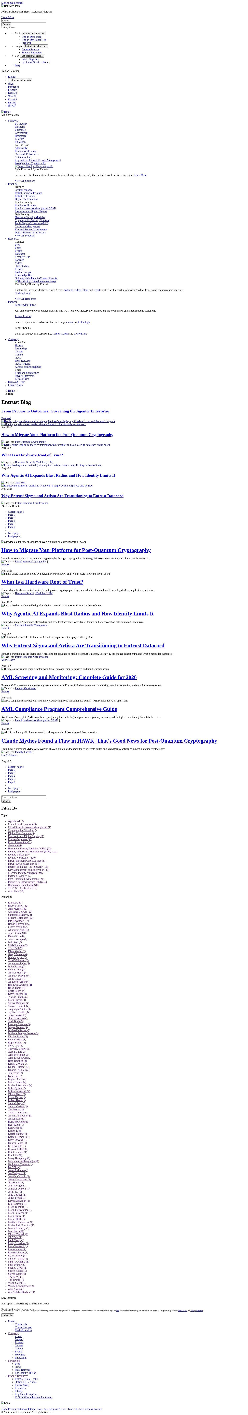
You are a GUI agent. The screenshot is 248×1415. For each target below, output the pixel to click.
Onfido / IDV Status (25, 1382)
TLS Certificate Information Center (33, 1397)
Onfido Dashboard (32, 36)
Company (13, 1333)
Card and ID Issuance (26, 154)
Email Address (9, 1309)
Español (12, 99)
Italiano (12, 102)
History (19, 345)
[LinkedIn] (5, 1406)
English (12, 76)
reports (97, 290)
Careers (19, 351)
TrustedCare (80, 333)
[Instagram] (4, 1406)
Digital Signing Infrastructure (30, 232)
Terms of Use (22, 378)
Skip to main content (12, 2)
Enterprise (20, 129)
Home (11, 390)
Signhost (26, 42)
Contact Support (30, 49)
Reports (19, 269)
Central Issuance (23, 189)
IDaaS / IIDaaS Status (26, 1378)
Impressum (20, 1357)
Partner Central (61, 333)
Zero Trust (20, 482)
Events (18, 250)
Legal (4, 1409)
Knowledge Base (24, 275)
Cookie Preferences (113, 1409)
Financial (20, 126)
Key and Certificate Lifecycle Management (38, 160)
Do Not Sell (130, 1409)
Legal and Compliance (27, 372)
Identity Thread (23, 752)
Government (21, 132)
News (18, 357)
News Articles (22, 363)
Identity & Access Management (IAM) (35, 208)
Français (12, 89)
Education (20, 141)
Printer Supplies (30, 59)
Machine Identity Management (31, 625)
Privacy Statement (24, 375)
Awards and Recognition (28, 366)
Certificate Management (27, 226)
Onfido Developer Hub (34, 39)
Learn (18, 247)
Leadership (21, 348)
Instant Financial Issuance (28, 193)
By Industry (21, 123)
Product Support (23, 272)
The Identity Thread (25, 1372)
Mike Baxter (8, 659)
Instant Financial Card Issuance (31, 503)
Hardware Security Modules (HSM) (34, 462)
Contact (12, 1321)
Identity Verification (25, 151)
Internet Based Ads (38, 1409)
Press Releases (22, 360)
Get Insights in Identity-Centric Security (36, 278)
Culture (19, 354)
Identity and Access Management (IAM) (36, 720)
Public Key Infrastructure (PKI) (31, 223)
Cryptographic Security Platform (32, 220)
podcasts (68, 290)
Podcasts (19, 259)
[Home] (6, 111)
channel (70, 322)
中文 (10, 83)
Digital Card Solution (26, 199)
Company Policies (92, 1409)
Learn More (7, 17)
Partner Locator (23, 316)
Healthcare (20, 135)
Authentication (23, 157)
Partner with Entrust (25, 304)
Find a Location (23, 1330)
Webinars (20, 253)
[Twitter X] (1, 1406)
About (18, 1336)
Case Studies (22, 266)
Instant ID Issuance (25, 196)
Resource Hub (22, 256)
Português (13, 86)
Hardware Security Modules (30, 217)
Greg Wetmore (9, 755)
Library (19, 1391)
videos (77, 290)
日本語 (12, 105)
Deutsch (12, 92)
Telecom (19, 138)
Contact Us (21, 1324)
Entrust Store (22, 1385)
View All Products (24, 235)
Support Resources (32, 52)
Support (19, 1339)
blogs (85, 290)
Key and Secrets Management (31, 229)
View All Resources (25, 298)
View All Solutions (25, 180)
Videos (18, 262)
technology (84, 322)
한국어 (12, 96)
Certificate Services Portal (35, 62)
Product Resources (18, 1375)
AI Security (21, 148)
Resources (20, 1388)
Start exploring (23, 293)
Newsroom (14, 1360)
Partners (19, 1342)
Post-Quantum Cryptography (30, 163)
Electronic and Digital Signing (31, 211)
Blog (17, 65)
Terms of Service (58, 1409)
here (117, 1311)
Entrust (5, 564)
